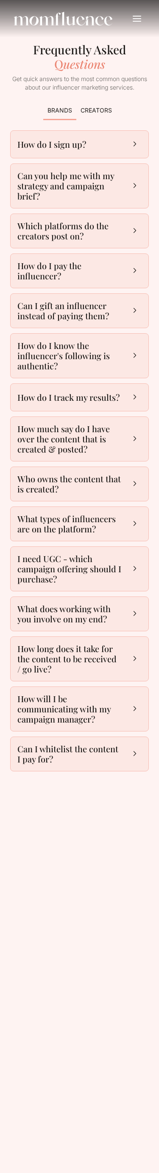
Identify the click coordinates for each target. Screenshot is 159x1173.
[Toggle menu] (136, 18)
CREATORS (96, 110)
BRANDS (59, 110)
